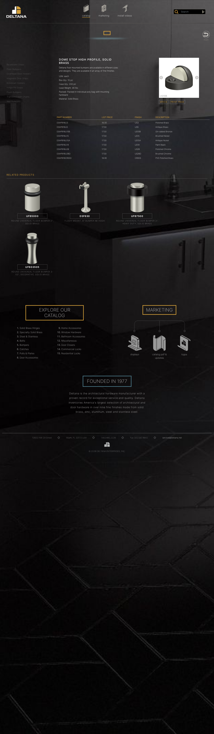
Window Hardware (71, 332)
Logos (184, 354)
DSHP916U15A (63, 140)
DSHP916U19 (63, 145)
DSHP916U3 (62, 123)
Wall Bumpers (13, 101)
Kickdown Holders (16, 83)
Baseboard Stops (15, 64)
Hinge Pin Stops (15, 87)
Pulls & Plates (27, 353)
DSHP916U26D (63, 154)
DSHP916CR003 (64, 158)
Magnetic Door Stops (17, 78)
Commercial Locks (71, 349)
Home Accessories (71, 328)
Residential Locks (70, 353)
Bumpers (24, 344)
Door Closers (68, 344)
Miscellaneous (69, 340)
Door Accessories (29, 357)
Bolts (22, 340)
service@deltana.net (172, 437)
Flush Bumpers (14, 92)
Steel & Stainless (29, 336)
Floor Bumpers (14, 69)
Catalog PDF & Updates (159, 356)
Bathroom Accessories (73, 336)
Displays (134, 354)
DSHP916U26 (63, 149)
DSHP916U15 (63, 136)
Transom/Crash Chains (18, 96)
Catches (24, 349)
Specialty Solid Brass (31, 332)
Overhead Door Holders (19, 73)
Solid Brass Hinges (30, 328)
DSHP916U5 (62, 127)
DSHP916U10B (63, 131)
